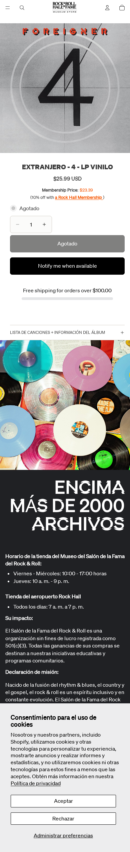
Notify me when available (67, 265)
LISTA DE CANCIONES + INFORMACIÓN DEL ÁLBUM (57, 332)
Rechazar (63, 818)
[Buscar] (22, 7)
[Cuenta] (107, 7)
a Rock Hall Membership (79, 197)
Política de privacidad (36, 783)
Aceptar (63, 800)
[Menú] (7, 7)
